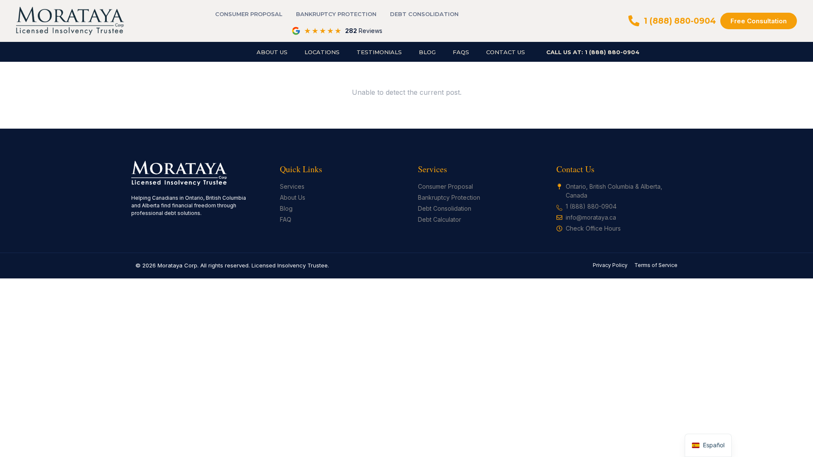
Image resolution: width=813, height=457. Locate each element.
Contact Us (505, 52)
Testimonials (379, 52)
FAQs (461, 52)
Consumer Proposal (248, 14)
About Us (272, 52)
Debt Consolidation (424, 14)
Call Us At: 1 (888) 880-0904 (592, 52)
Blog (427, 52)
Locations (322, 52)
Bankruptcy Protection (336, 14)
